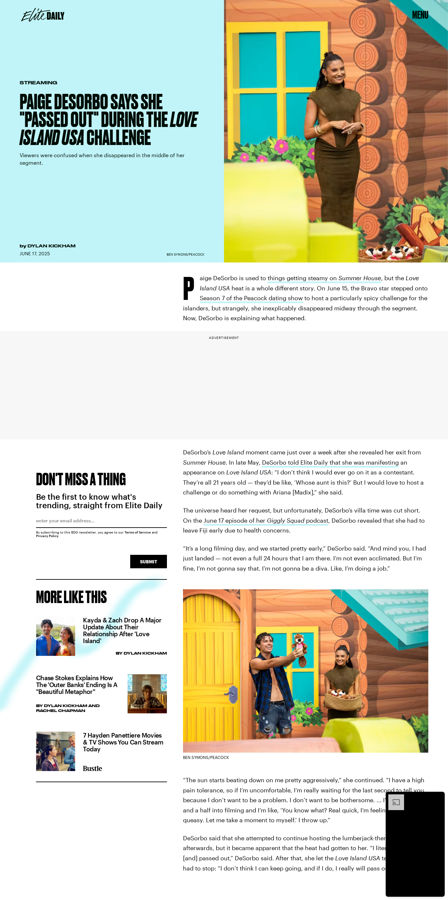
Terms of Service (138, 532)
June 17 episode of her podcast (266, 520)
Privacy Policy (47, 536)
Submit (148, 561)
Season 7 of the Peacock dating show (251, 298)
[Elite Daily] (43, 15)
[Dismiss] (437, 798)
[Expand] (393, 798)
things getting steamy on (324, 278)
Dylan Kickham (51, 245)
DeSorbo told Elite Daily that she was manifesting (330, 462)
